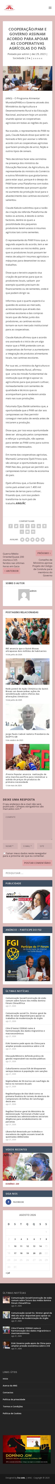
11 (21, 1246)
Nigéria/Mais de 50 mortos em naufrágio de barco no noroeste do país (27, 1082)
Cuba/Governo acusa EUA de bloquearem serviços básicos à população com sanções (26, 1069)
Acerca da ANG (10, 1385)
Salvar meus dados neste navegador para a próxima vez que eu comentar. (25, 854)
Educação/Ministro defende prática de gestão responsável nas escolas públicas (25, 1057)
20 (34, 1253)
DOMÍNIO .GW (12, 1184)
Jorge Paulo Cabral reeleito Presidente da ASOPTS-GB (27, 735)
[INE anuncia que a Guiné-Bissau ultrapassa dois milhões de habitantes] (28, 631)
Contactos (8, 1392)
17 (15, 1253)
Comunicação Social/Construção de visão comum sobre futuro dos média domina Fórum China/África (26, 1000)
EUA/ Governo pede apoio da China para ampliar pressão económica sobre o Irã (25, 1044)
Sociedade (18, 58)
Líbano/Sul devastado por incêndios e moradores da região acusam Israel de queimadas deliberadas (25, 1134)
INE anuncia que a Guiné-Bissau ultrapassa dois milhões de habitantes (26, 649)
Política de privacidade (14, 1399)
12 (27, 1246)
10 (15, 1246)
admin (25, 54)
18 (21, 1253)
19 (27, 1253)
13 (34, 1246)
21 (40, 1253)
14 (40, 1246)
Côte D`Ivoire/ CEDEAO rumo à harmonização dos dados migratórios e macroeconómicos (25, 1031)
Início (5, 1378)
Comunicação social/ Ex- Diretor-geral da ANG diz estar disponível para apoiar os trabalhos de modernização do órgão (26, 1016)
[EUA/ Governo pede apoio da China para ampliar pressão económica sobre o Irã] (6, 1345)
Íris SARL (21, 1478)
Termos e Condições (13, 1406)
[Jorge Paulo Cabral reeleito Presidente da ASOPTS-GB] (28, 717)
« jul (8, 1272)
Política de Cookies (12, 1413)
